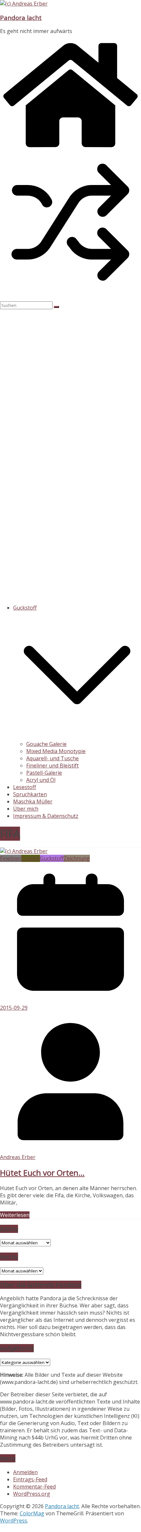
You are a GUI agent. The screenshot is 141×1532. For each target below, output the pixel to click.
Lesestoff (24, 787)
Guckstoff (25, 607)
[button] (77, 736)
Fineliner (10, 858)
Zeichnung (77, 858)
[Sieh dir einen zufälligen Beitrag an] (70, 290)
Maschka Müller (32, 801)
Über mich (25, 808)
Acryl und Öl (40, 779)
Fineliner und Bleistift (52, 765)
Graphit (30, 858)
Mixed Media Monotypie (56, 751)
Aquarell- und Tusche (52, 758)
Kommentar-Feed (34, 1486)
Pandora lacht (21, 17)
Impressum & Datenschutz (45, 815)
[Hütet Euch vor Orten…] (24, 851)
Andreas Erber (17, 1157)
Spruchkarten (30, 794)
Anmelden (25, 1472)
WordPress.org (31, 1493)
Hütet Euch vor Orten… (42, 1172)
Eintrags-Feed (30, 1479)
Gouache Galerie (46, 744)
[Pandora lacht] (70, 148)
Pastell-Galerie (44, 772)
